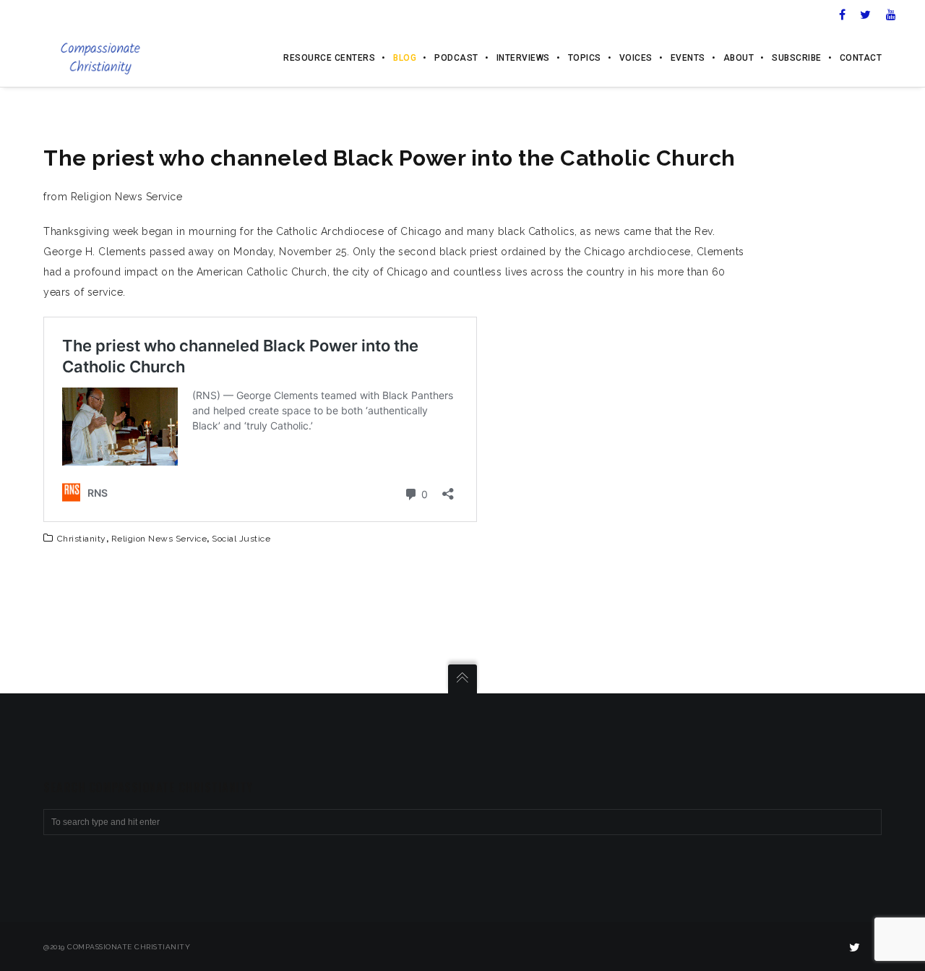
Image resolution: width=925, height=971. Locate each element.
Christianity (81, 539)
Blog (404, 58)
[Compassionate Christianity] (100, 58)
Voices (636, 58)
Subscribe (797, 58)
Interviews (523, 58)
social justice (241, 539)
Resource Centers (329, 58)
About (738, 58)
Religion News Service (159, 539)
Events (688, 58)
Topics (584, 58)
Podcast (456, 58)
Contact (861, 58)
